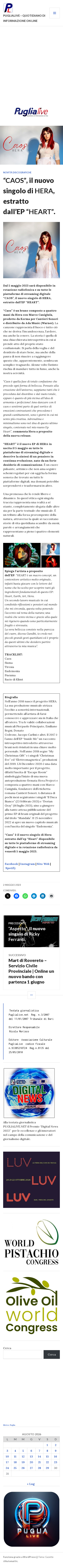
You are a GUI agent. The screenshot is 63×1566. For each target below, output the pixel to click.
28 (39, 1468)
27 (31, 1468)
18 (15, 1462)
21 (39, 1462)
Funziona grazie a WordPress (19, 1557)
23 (55, 1462)
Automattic (11, 1561)
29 (47, 1468)
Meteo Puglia (9, 1425)
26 (23, 1468)
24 (7, 1468)
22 (47, 1462)
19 (23, 1462)
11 (15, 1456)
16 (55, 1456)
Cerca (7, 1348)
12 (23, 1456)
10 (7, 1456)
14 (39, 1456)
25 (15, 1468)
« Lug (31, 1484)
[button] (22, 555)
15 (47, 1456)
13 (31, 1456)
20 (31, 1462)
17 (7, 1462)
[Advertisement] (31, 68)
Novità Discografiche (17, 172)
